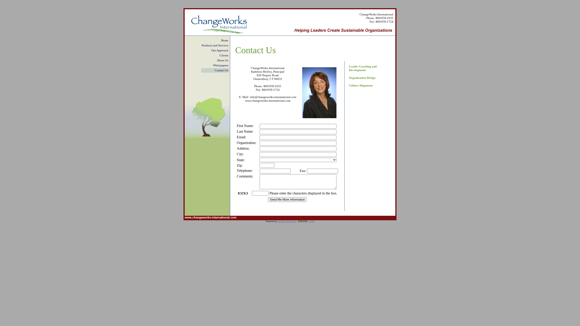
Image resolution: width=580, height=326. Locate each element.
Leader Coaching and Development (363, 68)
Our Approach (219, 50)
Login (311, 221)
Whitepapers (220, 65)
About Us (222, 60)
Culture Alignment (360, 85)
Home (224, 40)
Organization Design (362, 77)
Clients (224, 55)
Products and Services (215, 45)
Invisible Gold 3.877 (287, 221)
